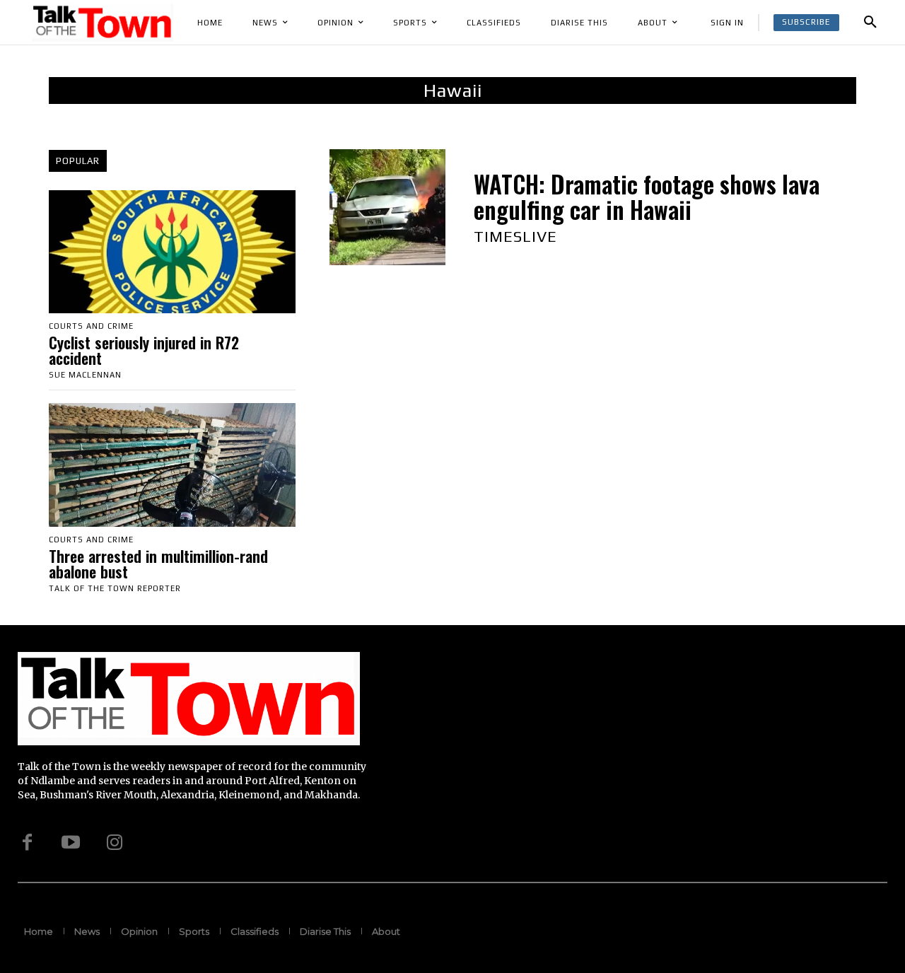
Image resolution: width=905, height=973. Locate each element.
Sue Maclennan (85, 375)
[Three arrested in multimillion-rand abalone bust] (172, 464)
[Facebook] (27, 842)
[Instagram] (114, 842)
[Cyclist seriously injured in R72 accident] (172, 251)
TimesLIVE (515, 236)
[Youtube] (71, 842)
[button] (870, 23)
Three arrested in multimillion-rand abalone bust (158, 563)
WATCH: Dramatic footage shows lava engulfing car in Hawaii (646, 197)
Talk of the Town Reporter (115, 588)
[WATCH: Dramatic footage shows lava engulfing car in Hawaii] (387, 207)
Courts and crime (91, 326)
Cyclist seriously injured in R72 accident (144, 350)
